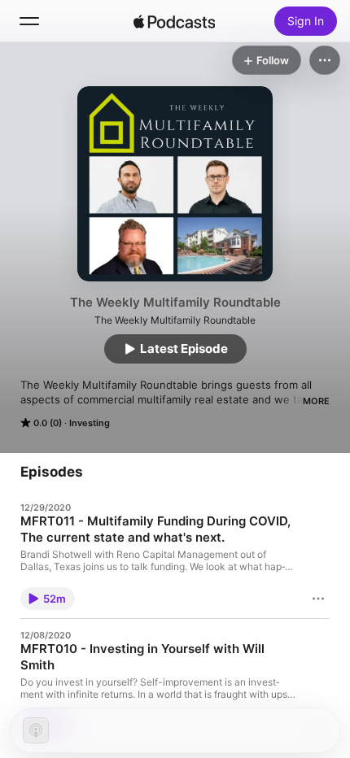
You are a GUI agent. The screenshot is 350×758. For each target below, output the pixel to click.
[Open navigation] (29, 21)
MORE (316, 401)
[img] (174, 21)
